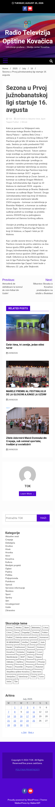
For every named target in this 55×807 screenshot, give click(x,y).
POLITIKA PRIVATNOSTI (28, 769)
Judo (42, 642)
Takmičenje (23, 677)
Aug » (31, 732)
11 (34, 712)
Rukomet (39, 667)
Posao (9, 667)
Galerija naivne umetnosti (26, 637)
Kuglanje (31, 652)
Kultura (8, 562)
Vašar (9, 681)
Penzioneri (30, 662)
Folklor (45, 632)
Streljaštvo (11, 677)
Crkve (9, 632)
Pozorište (19, 667)
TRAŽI (43, 518)
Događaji (26, 632)
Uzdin (8, 607)
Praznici (29, 667)
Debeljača (10, 543)
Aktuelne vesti (34, 119)
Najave (39, 657)
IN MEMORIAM (13, 642)
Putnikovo (10, 581)
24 (27, 721)
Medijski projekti (13, 565)
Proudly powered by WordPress (23, 800)
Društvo (9, 546)
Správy (8, 597)
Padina (8, 572)
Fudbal (16, 122)
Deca (17, 632)
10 (27, 712)
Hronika (9, 552)
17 (27, 716)
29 (15, 725)
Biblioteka (36, 628)
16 (21, 716)
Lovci (40, 652)
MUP (23, 657)
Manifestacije (12, 657)
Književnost (20, 647)
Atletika (18, 628)
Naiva (30, 657)
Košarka (20, 652)
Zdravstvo (10, 610)
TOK (10, 119)
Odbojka (10, 662)
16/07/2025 (21, 119)
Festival (36, 632)
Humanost (44, 637)
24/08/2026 (13, 353)
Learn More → (27, 493)
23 (21, 721)
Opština (20, 662)
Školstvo (9, 591)
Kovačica (9, 559)
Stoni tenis (37, 672)
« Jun (24, 732)
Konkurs (40, 647)
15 (15, 716)
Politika (8, 575)
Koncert (31, 647)
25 (34, 721)
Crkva (45, 628)
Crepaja (9, 539)
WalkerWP (35, 803)
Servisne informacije (15, 588)
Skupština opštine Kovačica (18, 672)
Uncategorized (12, 604)
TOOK (33, 677)
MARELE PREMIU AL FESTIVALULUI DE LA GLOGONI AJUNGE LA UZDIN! (26, 393)
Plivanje (41, 662)
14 (8, 716)
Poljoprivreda (11, 578)
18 (34, 716)
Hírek (8, 549)
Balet (27, 628)
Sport (43, 119)
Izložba (25, 642)
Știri (7, 600)
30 (21, 725)
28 (8, 725)
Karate (9, 647)
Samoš (8, 584)
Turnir (41, 677)
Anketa (9, 628)
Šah (16, 681)
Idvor (7, 555)
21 (8, 721)
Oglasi (8, 568)
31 (27, 725)
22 (15, 721)
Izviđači (34, 642)
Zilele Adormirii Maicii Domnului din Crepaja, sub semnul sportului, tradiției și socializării (26, 441)
